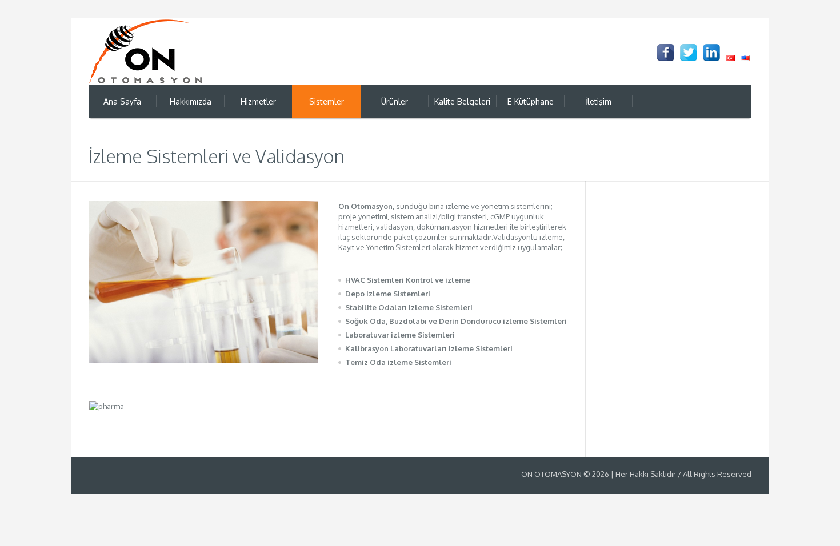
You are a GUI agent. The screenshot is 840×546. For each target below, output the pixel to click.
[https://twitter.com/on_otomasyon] (688, 52)
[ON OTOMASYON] (146, 51)
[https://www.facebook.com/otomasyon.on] (665, 52)
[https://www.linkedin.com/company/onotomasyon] (711, 52)
